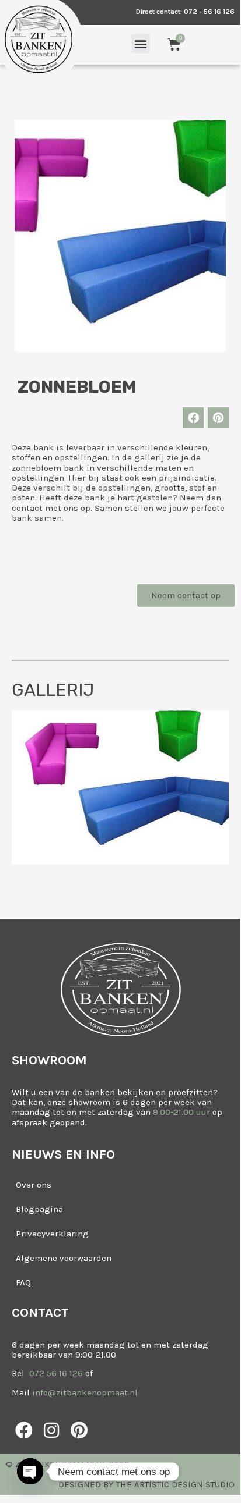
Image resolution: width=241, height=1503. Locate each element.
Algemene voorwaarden (63, 1258)
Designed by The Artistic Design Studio (146, 1484)
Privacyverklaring (52, 1233)
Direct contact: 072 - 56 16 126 (185, 12)
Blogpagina (39, 1209)
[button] (140, 43)
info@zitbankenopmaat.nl (85, 1392)
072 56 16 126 (55, 1373)
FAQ (23, 1282)
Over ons (33, 1184)
